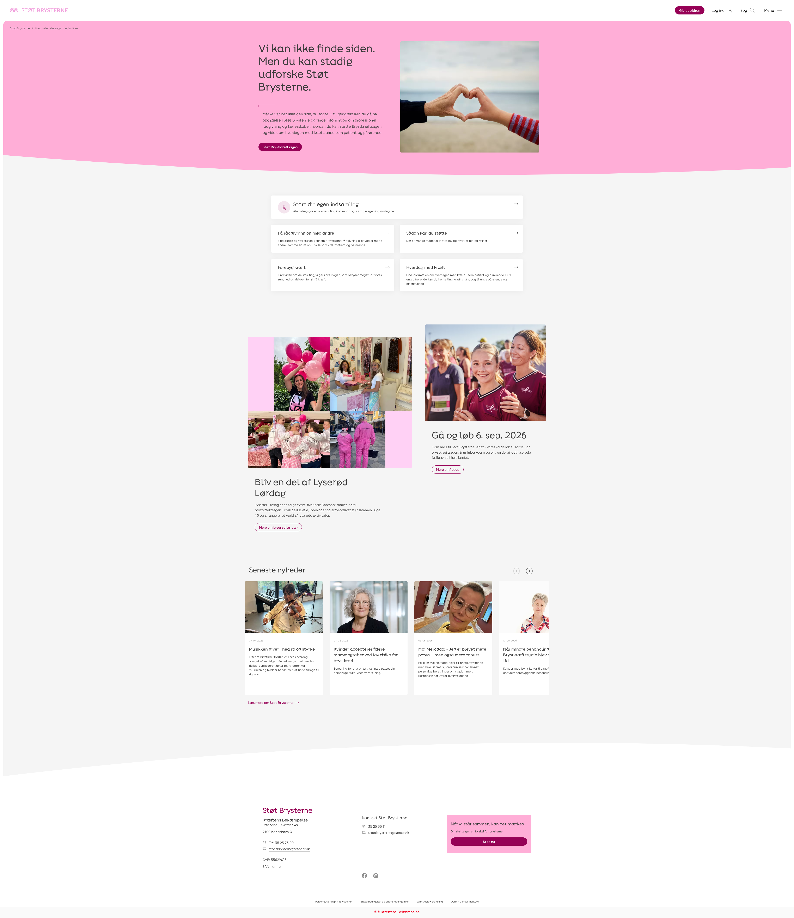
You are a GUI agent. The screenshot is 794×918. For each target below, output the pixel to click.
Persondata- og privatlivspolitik (333, 901)
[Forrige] (516, 571)
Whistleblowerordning (430, 901)
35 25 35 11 (377, 826)
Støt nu (489, 842)
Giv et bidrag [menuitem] (689, 10)
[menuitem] (722, 10)
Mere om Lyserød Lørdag (278, 527)
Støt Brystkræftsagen (280, 147)
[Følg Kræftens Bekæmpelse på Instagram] (375, 876)
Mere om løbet (447, 469)
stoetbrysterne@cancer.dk (289, 849)
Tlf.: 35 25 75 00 (281, 843)
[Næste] (529, 571)
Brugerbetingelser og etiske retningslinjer (385, 901)
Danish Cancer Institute (465, 901)
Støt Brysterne (20, 28)
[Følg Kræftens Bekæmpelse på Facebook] (364, 876)
